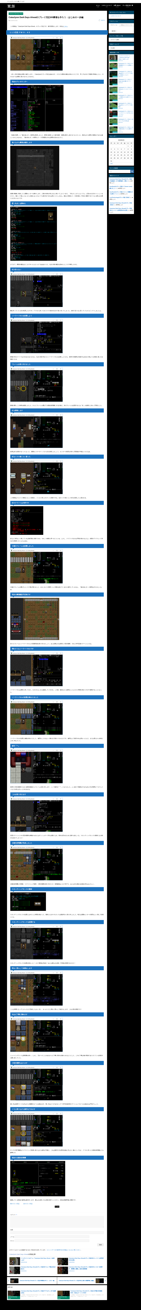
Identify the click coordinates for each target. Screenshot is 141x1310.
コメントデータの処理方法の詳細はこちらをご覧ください (64, 1250)
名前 (11, 1229)
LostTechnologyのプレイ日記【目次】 (120, 197)
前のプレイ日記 (14, 1203)
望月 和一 (103, 20)
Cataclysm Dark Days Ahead (16, 13)
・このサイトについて (115, 15)
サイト (12, 1241)
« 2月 (111, 163)
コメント (13, 1214)
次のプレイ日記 (27, 1203)
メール (12, 1237)
